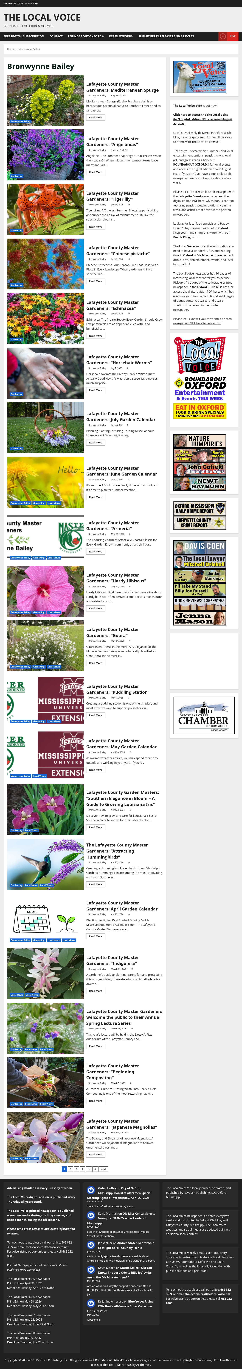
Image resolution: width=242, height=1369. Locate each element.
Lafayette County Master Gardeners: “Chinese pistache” (45, 264)
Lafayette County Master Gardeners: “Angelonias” (45, 154)
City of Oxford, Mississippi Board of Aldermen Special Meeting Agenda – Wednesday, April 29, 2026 (119, 1193)
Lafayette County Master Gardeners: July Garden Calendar (45, 427)
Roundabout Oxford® (86, 36)
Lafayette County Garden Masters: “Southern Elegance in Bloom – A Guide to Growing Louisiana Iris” (45, 809)
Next (103, 1169)
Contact (56, 36)
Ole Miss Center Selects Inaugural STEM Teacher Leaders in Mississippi (121, 1218)
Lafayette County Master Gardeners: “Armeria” (45, 536)
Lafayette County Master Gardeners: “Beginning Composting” (45, 1082)
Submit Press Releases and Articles (166, 36)
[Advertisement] (204, 661)
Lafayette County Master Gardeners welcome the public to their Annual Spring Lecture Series (45, 1028)
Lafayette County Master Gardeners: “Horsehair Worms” (45, 373)
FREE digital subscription (24, 36)
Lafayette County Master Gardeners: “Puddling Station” (45, 700)
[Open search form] (215, 36)
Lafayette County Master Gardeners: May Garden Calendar (45, 754)
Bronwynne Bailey (20, 121)
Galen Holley (107, 1188)
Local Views (54, 503)
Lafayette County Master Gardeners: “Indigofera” (45, 973)
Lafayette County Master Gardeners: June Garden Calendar (45, 482)
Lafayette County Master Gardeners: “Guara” (45, 645)
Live (233, 36)
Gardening (16, 175)
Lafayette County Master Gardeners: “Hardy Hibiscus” (45, 591)
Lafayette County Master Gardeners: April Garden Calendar (45, 919)
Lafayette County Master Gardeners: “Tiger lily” (45, 209)
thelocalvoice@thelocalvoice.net (207, 1294)
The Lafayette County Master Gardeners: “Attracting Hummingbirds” (45, 864)
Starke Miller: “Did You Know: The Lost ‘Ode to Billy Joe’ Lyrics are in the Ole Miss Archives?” (119, 1272)
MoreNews (124, 1365)
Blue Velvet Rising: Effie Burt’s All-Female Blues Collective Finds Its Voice (120, 1306)
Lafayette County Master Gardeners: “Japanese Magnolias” (45, 1137)
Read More (97, 116)
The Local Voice (42, 17)
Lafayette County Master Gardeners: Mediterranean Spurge (45, 100)
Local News (31, 885)
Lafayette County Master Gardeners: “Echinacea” (45, 318)
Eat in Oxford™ (121, 36)
